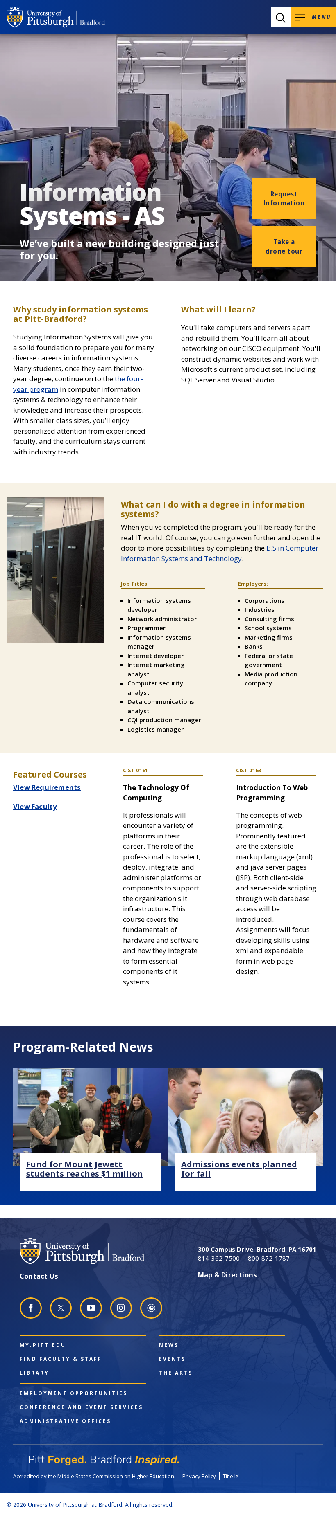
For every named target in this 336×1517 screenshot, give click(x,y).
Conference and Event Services (81, 1407)
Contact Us (39, 1276)
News (169, 1345)
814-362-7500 (219, 1258)
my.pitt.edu (43, 1345)
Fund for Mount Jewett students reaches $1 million (84, 1169)
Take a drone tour (284, 246)
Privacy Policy (199, 1476)
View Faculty (35, 806)
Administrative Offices (65, 1421)
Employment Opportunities (73, 1393)
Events (172, 1359)
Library (34, 1373)
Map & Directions (227, 1274)
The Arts (176, 1373)
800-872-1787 (269, 1258)
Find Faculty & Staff (61, 1359)
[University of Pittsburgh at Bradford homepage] (56, 17)
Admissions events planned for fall (239, 1169)
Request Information (284, 198)
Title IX (231, 1476)
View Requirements (47, 787)
